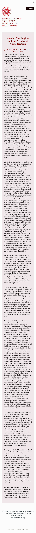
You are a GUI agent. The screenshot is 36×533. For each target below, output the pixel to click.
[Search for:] (34, 2)
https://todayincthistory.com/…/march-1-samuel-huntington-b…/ (17, 282)
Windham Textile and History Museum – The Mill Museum (11, 22)
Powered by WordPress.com (18, 529)
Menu (31, 8)
